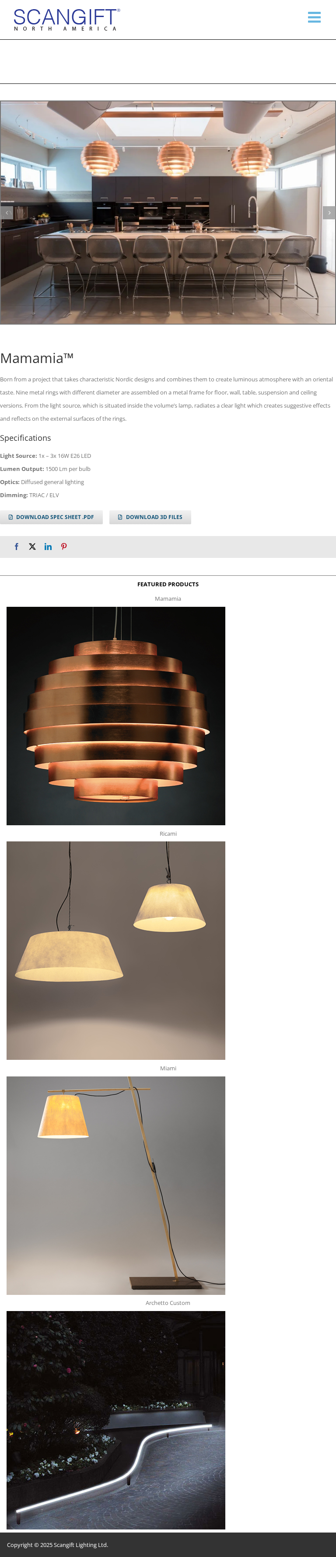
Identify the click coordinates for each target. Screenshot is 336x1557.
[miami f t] (116, 1079)
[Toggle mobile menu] (315, 17)
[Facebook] (16, 547)
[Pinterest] (64, 547)
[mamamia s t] (116, 609)
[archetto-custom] (116, 1314)
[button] (6, 212)
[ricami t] (116, 844)
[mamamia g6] (168, 212)
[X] (32, 547)
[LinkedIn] (48, 547)
